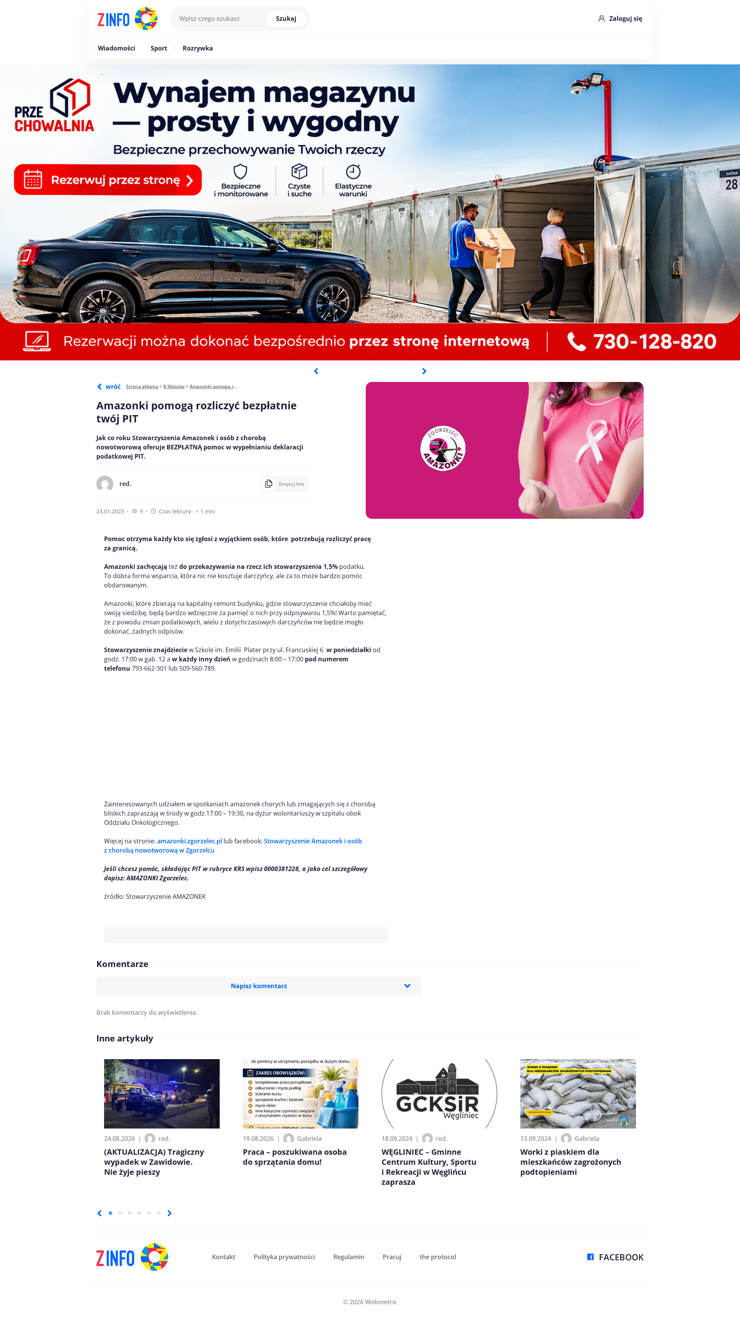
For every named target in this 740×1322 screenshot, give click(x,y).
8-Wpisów (174, 386)
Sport (159, 48)
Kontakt (223, 1257)
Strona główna (142, 386)
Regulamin (348, 1257)
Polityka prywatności (284, 1257)
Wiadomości (116, 48)
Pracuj (392, 1257)
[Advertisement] (246, 736)
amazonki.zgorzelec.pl (189, 841)
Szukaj (286, 18)
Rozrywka (198, 48)
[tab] (110, 1213)
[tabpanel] (370, 212)
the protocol (438, 1257)
